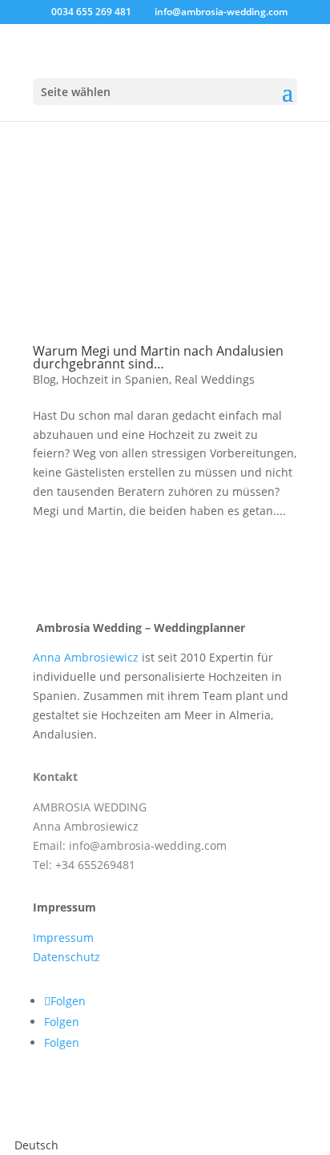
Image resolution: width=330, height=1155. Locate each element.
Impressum (63, 937)
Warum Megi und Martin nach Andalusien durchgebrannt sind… (158, 357)
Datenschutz (66, 956)
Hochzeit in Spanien (115, 379)
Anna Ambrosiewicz (87, 657)
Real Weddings (215, 379)
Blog (44, 379)
